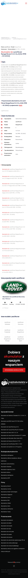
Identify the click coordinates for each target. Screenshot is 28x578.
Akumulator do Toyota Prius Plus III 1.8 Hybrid (12, 429)
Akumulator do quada (6, 534)
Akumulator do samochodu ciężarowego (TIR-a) (13, 540)
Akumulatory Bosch (6, 486)
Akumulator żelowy (5, 472)
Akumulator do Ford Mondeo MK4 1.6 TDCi (11, 444)
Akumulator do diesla (6, 523)
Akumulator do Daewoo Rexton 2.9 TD (10, 441)
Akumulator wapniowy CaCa (8, 469)
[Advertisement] (14, 21)
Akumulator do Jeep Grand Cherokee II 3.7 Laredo (13, 435)
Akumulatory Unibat (6, 503)
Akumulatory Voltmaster (7, 509)
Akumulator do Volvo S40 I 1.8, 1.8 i (9, 432)
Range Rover (19, 124)
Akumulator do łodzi (6, 528)
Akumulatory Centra (6, 489)
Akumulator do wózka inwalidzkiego (10, 545)
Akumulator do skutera (6, 537)
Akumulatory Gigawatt (6, 494)
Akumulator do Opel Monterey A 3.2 (10, 427)
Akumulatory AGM (5, 478)
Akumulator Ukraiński (6, 466)
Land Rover (7, 47)
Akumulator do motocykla (7, 531)
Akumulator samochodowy (7, 463)
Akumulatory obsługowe (7, 455)
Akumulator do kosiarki (6, 526)
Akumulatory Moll (5, 500)
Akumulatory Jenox (5, 497)
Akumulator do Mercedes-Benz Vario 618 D (11, 438)
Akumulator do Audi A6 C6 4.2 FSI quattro (11, 446)
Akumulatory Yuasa (5, 511)
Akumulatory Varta (5, 506)
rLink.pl (18, 562)
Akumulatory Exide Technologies (9, 491)
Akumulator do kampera (7, 520)
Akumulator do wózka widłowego (9, 543)
